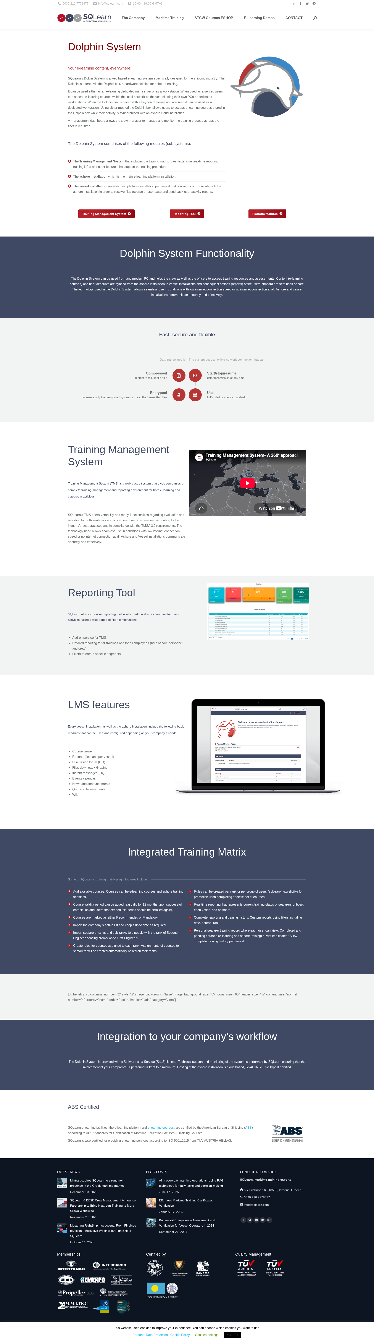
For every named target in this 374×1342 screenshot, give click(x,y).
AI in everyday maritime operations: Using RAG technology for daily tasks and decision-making (191, 1183)
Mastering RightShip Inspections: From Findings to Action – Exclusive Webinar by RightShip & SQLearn (103, 1231)
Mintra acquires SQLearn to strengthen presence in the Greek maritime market (97, 1183)
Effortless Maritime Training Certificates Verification (186, 1203)
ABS (248, 1127)
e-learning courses (161, 1127)
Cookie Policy (180, 1335)
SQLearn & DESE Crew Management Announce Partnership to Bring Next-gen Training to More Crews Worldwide (103, 1205)
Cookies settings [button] (207, 1335)
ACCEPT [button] (232, 1335)
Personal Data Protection (150, 1335)
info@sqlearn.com (256, 1204)
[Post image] (62, 1183)
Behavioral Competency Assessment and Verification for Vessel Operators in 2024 (187, 1223)
